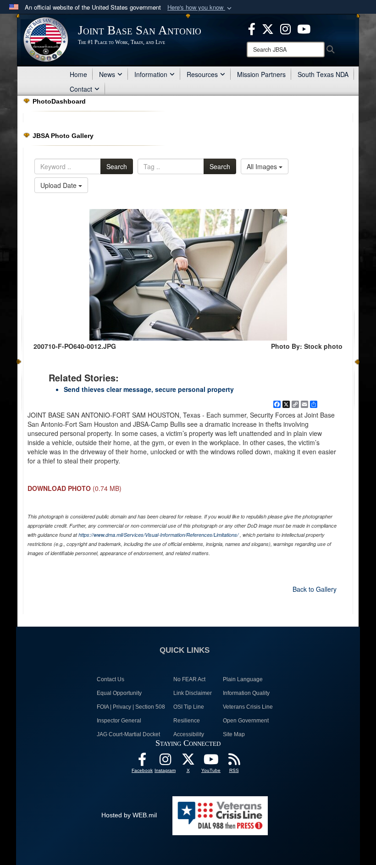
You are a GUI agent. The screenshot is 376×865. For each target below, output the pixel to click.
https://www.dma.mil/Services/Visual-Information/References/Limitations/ (158, 534)
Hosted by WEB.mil (129, 815)
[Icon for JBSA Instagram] (165, 762)
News (107, 74)
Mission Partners (261, 74)
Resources (202, 74)
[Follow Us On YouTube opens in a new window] (210, 762)
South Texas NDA (323, 74)
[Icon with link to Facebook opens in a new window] (251, 28)
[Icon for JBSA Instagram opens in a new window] (285, 28)
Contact (81, 89)
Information (150, 74)
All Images (263, 166)
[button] (200, 7)
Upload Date (59, 185)
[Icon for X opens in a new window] (268, 28)
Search (116, 166)
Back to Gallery (315, 589)
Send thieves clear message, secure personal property (149, 389)
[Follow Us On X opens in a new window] (188, 762)
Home (78, 74)
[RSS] (233, 762)
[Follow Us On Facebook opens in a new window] (142, 762)
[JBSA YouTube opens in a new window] (303, 28)
